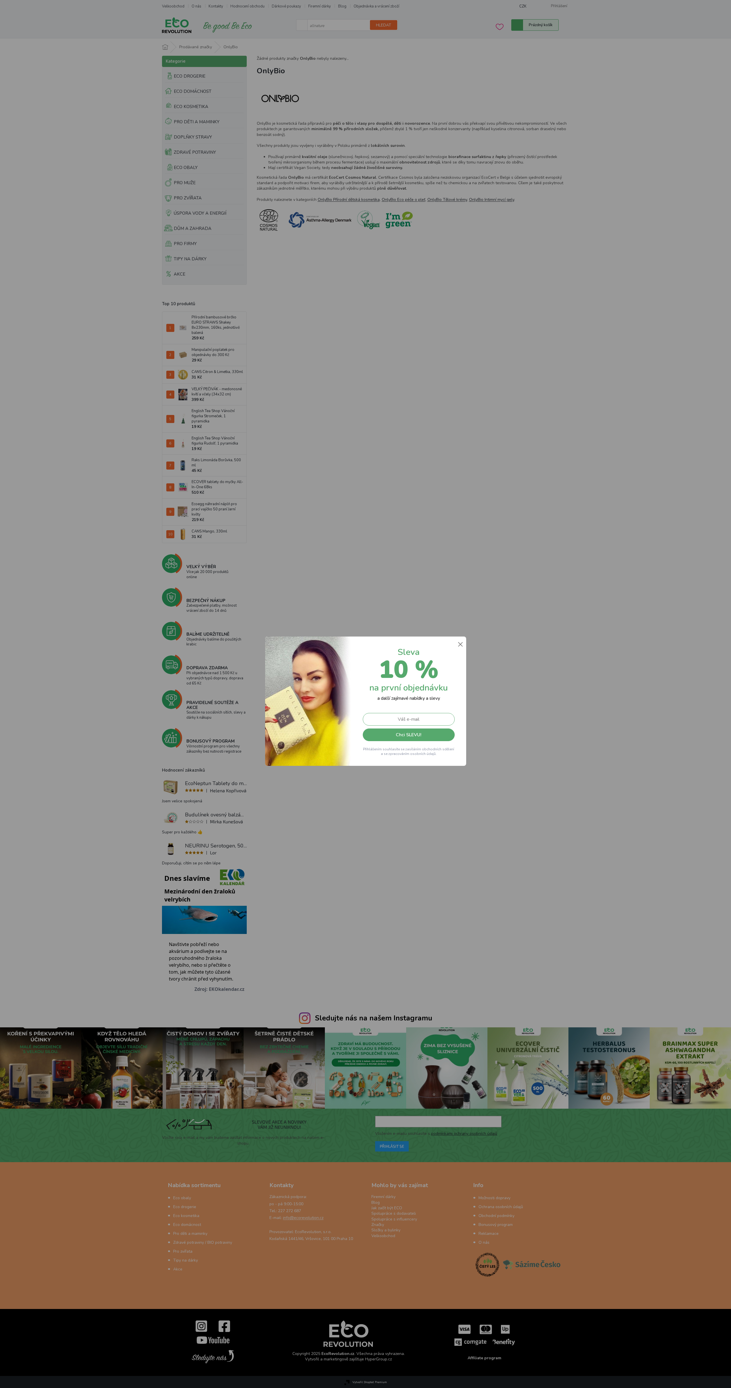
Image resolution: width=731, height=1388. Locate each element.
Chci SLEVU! (408, 735)
